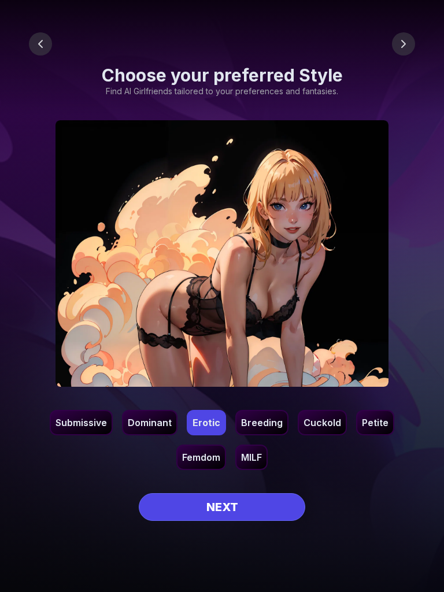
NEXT (222, 507)
